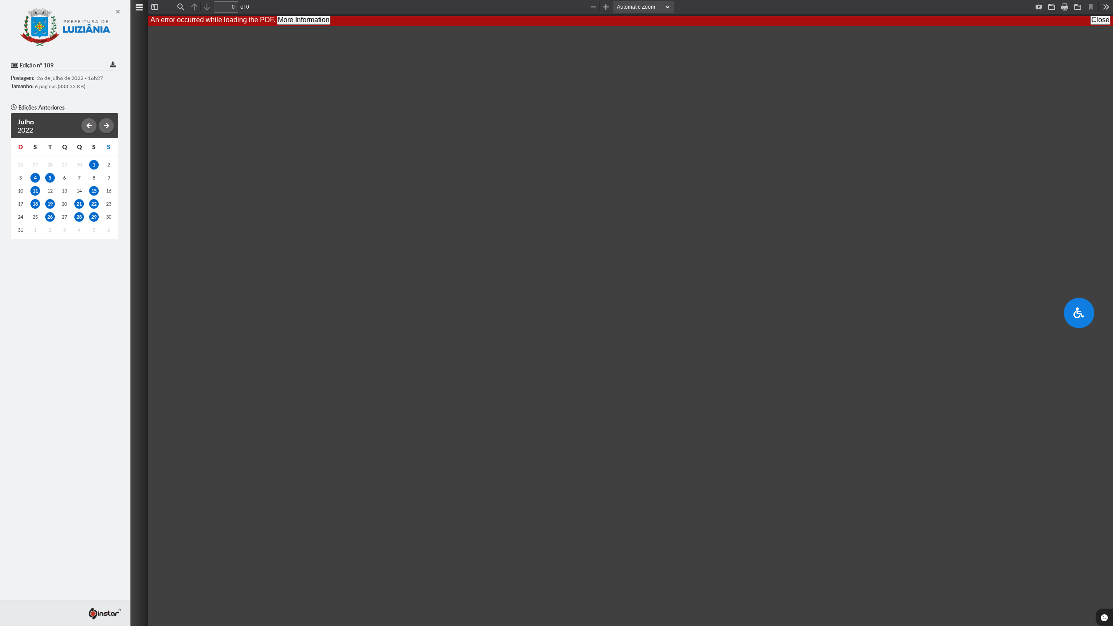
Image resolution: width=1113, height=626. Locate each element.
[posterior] (106, 125)
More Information (304, 19)
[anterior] (89, 125)
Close (1100, 19)
